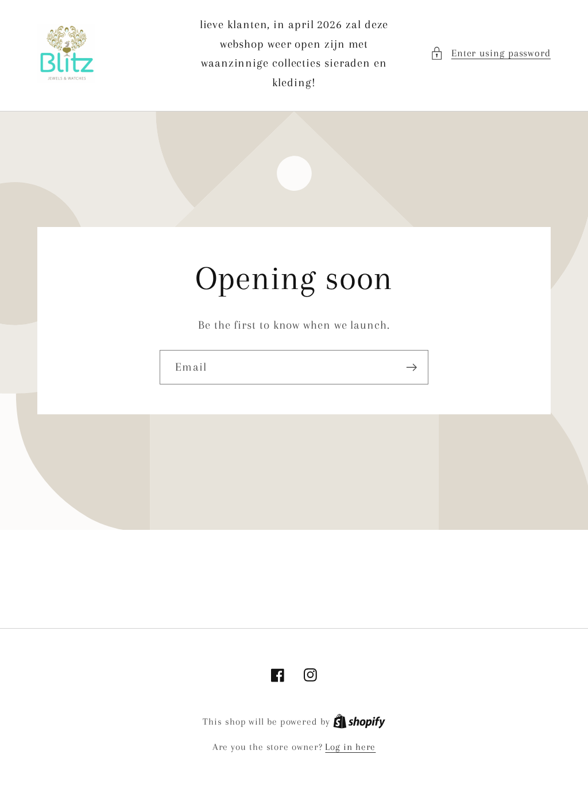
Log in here (350, 746)
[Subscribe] (411, 367)
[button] (490, 53)
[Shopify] (359, 721)
